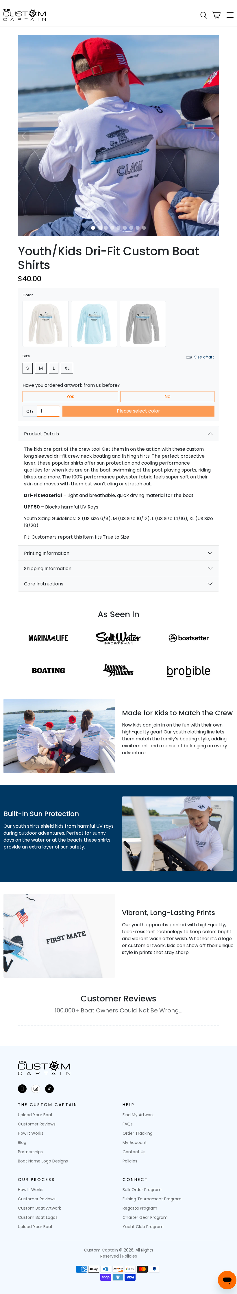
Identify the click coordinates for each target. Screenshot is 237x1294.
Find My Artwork (138, 1115)
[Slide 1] (93, 228)
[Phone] (22, 1088)
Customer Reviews (36, 1124)
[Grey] (143, 324)
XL (66, 368)
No (167, 396)
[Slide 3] (106, 228)
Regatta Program (140, 1208)
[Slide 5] (118, 228)
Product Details (41, 433)
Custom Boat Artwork (39, 1208)
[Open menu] (228, 15)
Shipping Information (47, 568)
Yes (70, 396)
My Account (135, 1142)
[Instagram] (35, 1088)
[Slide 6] (125, 228)
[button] (203, 15)
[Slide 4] (112, 228)
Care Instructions (43, 584)
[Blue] (94, 324)
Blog (22, 1142)
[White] (46, 324)
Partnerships (30, 1152)
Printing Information (46, 553)
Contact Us (134, 1152)
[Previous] (23, 135)
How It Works (30, 1133)
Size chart (203, 357)
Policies (130, 1161)
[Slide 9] (144, 228)
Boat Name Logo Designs (43, 1161)
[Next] (213, 135)
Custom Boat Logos (38, 1217)
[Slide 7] (131, 228)
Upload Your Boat (35, 1115)
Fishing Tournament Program (152, 1199)
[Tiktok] (49, 1088)
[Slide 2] (99, 228)
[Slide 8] (138, 228)
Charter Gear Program (145, 1217)
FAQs (128, 1124)
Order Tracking (138, 1133)
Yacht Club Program (143, 1227)
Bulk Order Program (142, 1190)
